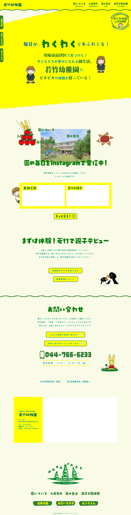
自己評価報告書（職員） (51, 381)
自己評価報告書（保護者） (79, 381)
